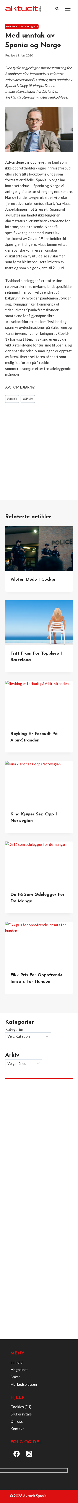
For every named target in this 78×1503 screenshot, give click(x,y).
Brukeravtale (21, 1414)
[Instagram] (29, 1454)
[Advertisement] (39, 447)
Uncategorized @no (22, 26)
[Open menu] (68, 8)
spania (12, 398)
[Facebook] (16, 1454)
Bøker (15, 1377)
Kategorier (14, 1029)
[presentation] (39, 548)
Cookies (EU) (20, 1406)
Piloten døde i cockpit (33, 579)
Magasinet (19, 1369)
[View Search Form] (57, 8)
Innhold (16, 1362)
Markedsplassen (23, 1384)
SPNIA (28, 398)
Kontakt (17, 1428)
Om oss (16, 1421)
